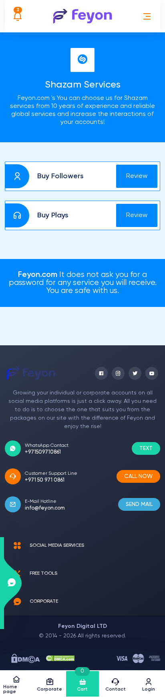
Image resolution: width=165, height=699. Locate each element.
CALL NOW (138, 476)
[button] (147, 16)
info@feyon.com (45, 508)
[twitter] (135, 373)
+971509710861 (43, 452)
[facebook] (101, 373)
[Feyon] (82, 16)
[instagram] (118, 373)
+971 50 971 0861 (44, 480)
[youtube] (151, 373)
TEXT (146, 448)
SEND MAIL (139, 504)
